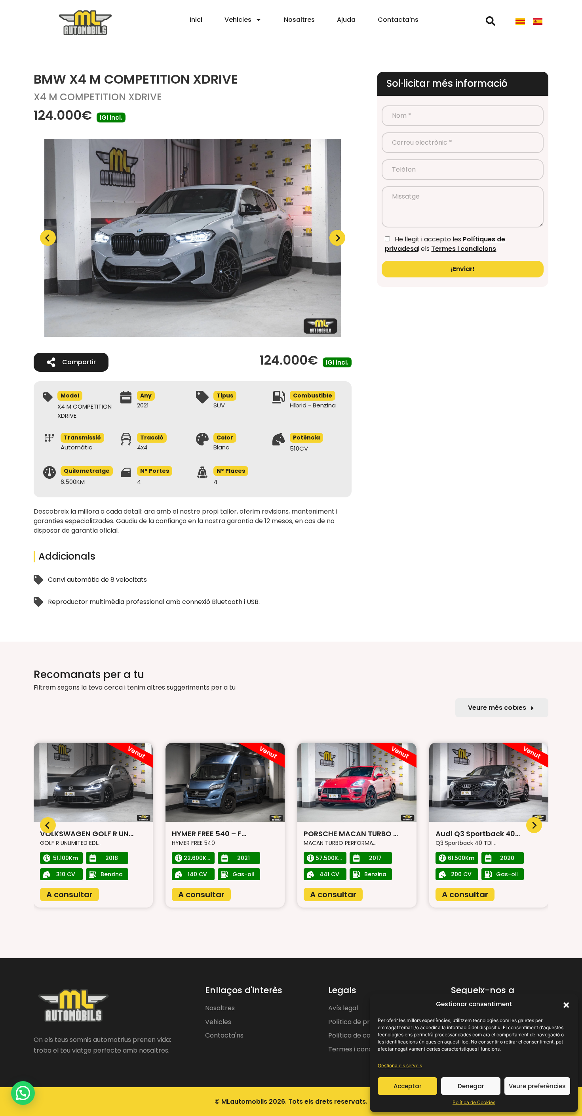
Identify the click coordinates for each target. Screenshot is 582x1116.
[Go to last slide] (48, 825)
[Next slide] (337, 238)
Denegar (471, 1086)
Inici (196, 19)
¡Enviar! (463, 268)
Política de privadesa (361, 1021)
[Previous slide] (48, 238)
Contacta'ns (224, 1035)
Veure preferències (537, 1086)
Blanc (221, 447)
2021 (143, 405)
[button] (566, 1004)
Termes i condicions (463, 248)
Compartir (79, 362)
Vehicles (237, 19)
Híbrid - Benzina (313, 405)
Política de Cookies (474, 1102)
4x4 (142, 447)
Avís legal (343, 1008)
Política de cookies (357, 1035)
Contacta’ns (398, 19)
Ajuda (346, 19)
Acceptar (408, 1086)
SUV (219, 405)
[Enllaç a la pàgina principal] (85, 23)
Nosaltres (299, 19)
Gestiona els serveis (400, 1065)
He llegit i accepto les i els (445, 244)
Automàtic (76, 447)
